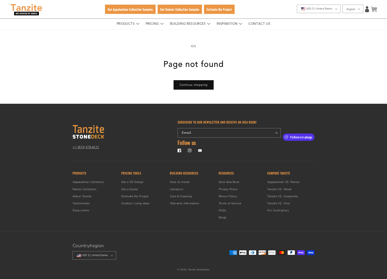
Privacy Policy (228, 189)
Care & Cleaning (181, 196)
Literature (176, 189)
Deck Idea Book (229, 182)
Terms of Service (230, 203)
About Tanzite (82, 196)
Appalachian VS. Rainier (283, 182)
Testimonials (81, 203)
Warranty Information (184, 203)
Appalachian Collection (88, 182)
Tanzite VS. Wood (279, 189)
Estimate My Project (135, 196)
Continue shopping (194, 85)
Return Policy (228, 196)
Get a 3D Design (132, 182)
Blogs (223, 218)
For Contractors (278, 210)
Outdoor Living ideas (135, 203)
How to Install (180, 182)
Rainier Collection (85, 189)
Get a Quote (129, 189)
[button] (374, 9)
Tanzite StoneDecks (199, 269)
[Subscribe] (276, 133)
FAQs (222, 210)
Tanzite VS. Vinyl (278, 203)
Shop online (81, 210)
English (351, 9)
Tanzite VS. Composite (282, 196)
